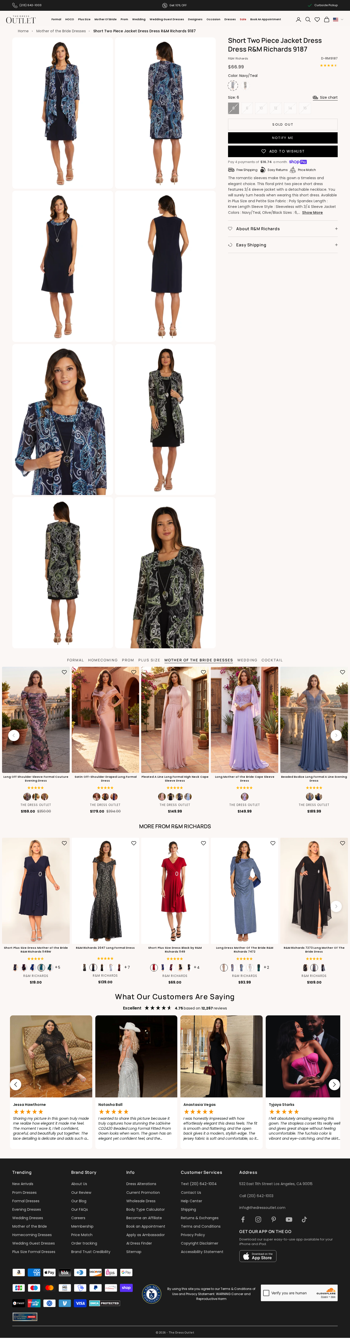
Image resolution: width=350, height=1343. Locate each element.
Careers (78, 1217)
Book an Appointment (145, 1226)
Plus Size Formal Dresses (33, 1251)
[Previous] (13, 735)
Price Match (81, 1234)
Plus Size (84, 19)
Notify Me (283, 137)
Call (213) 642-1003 (256, 1195)
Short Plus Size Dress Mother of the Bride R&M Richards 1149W (36, 950)
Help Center (191, 1201)
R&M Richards (238, 58)
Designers (195, 19)
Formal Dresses (25, 1201)
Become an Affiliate (144, 1217)
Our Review (81, 1192)
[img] (105, 788)
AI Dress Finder (139, 1243)
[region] (175, 1085)
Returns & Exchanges (200, 1217)
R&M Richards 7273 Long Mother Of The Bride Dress (314, 950)
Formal (56, 19)
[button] (35, 788)
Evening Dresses (26, 1209)
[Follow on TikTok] (304, 1219)
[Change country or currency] (338, 20)
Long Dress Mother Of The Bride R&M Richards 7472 (244, 950)
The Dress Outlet (35, 805)
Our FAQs (79, 1209)
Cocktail (272, 660)
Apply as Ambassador (145, 1234)
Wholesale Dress (141, 1201)
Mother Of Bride (106, 19)
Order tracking (84, 1243)
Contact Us (191, 1192)
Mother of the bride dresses (198, 660)
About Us (79, 1183)
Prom (124, 19)
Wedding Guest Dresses (167, 19)
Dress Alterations (141, 1183)
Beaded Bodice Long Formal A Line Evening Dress (314, 779)
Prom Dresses (24, 1192)
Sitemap (133, 1251)
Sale (243, 19)
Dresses (230, 19)
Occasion (213, 19)
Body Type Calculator (145, 1209)
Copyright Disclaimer (199, 1243)
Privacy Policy (193, 1234)
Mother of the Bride (29, 1226)
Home (23, 31)
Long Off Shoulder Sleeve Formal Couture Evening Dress (35, 779)
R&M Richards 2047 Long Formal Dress (105, 948)
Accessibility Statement (202, 1251)
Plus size (149, 660)
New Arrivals (22, 1183)
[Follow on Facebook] (242, 1219)
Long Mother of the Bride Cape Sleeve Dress (244, 779)
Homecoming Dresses (32, 1234)
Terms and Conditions (201, 1226)
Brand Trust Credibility (90, 1251)
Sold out (282, 124)
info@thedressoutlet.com (262, 1207)
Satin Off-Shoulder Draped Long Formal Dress (105, 779)
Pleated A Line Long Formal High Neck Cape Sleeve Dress (175, 779)
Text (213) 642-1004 (199, 1183)
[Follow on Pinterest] (273, 1219)
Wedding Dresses (27, 1217)
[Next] (336, 735)
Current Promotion (143, 1192)
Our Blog (78, 1201)
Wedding (139, 19)
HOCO (69, 19)
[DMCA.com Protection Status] (104, 1303)
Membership (82, 1226)
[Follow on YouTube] (289, 1219)
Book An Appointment (265, 19)
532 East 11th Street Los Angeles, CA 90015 (276, 1183)
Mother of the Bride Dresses (61, 31)
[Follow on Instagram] (258, 1219)
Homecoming (103, 660)
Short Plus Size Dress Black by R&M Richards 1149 (175, 950)
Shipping (188, 1209)
